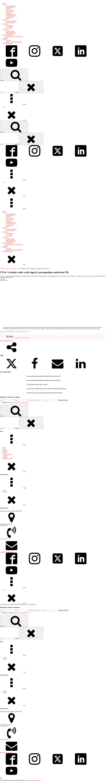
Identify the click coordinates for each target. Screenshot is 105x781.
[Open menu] (0, 267)
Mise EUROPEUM (11, 214)
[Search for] (7, 92)
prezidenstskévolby (8, 340)
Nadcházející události (11, 229)
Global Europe (9, 233)
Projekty (5, 237)
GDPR (4, 490)
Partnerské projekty (11, 241)
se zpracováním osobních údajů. (21, 402)
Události (5, 227)
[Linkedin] (80, 369)
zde (29, 331)
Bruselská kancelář (7, 251)
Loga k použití (9, 225)
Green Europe (9, 234)
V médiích (5, 245)
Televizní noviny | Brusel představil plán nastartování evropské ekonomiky (44, 392)
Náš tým (8, 216)
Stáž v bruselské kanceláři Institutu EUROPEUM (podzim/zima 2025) (43, 380)
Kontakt (5, 247)
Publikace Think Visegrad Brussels (14, 244)
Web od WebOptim (31, 604)
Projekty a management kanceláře (14, 250)
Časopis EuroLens (10, 222)
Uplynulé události (10, 230)
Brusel (1, 340)
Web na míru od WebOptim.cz (33, 780)
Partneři (8, 226)
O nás (4, 212)
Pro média (8, 248)
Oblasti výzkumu (10, 215)
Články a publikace (7, 243)
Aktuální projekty (10, 238)
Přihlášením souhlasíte (15, 402)
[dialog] (52, 60)
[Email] (57, 369)
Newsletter (8, 221)
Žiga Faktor (9, 336)
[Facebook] (34, 369)
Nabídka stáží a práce (11, 223)
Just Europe (9, 236)
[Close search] (31, 87)
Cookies (5, 492)
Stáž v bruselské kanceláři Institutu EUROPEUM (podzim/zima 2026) (43, 376)
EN (4, 107)
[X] (11, 369)
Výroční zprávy (10, 218)
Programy (5, 232)
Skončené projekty (10, 240)
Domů (4, 211)
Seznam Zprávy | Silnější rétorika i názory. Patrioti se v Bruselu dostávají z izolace (46, 388)
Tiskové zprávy (10, 219)
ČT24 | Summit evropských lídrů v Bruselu (36, 384)
